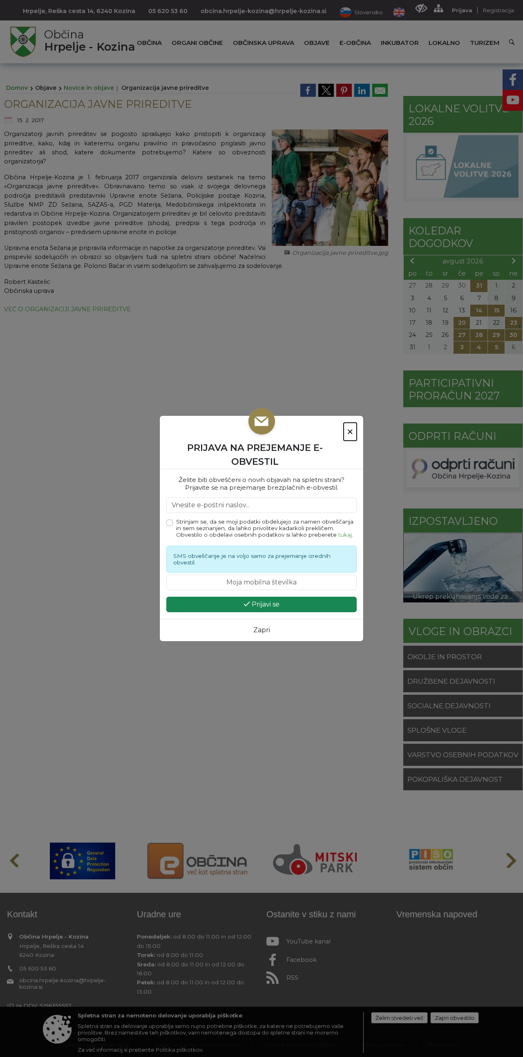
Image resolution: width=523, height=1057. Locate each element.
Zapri (261, 630)
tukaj (345, 534)
